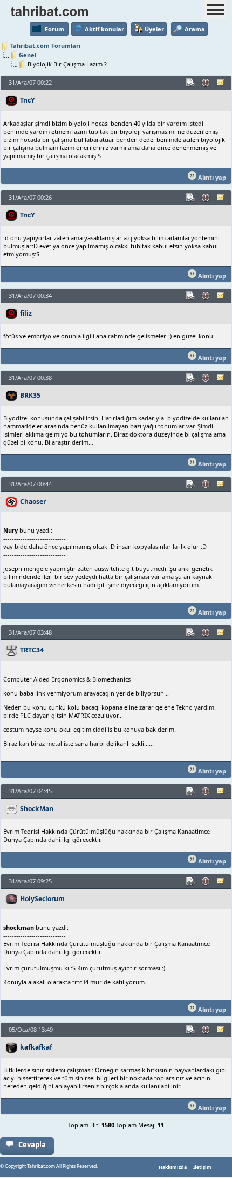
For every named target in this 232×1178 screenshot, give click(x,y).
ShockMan (36, 808)
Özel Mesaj (221, 82)
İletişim (202, 1167)
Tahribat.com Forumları (45, 46)
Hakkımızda (173, 1167)
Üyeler (154, 29)
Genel (27, 55)
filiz (26, 313)
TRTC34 (32, 650)
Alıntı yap (211, 177)
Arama (195, 29)
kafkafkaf (36, 1047)
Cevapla (32, 1144)
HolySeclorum (42, 898)
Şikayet (206, 82)
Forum (54, 29)
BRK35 (30, 395)
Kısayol (191, 82)
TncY (27, 100)
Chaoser (33, 501)
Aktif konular (104, 29)
